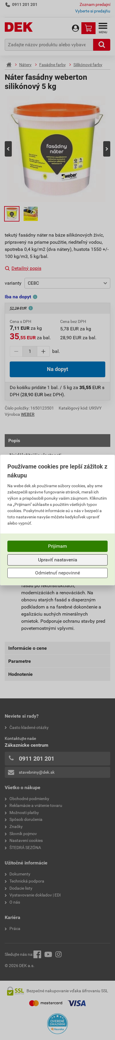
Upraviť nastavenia (57, 560)
